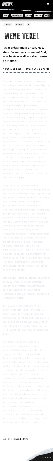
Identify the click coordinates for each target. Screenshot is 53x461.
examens (19, 24)
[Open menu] (48, 4)
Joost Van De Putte (37, 69)
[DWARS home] (10, 4)
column (8, 24)
